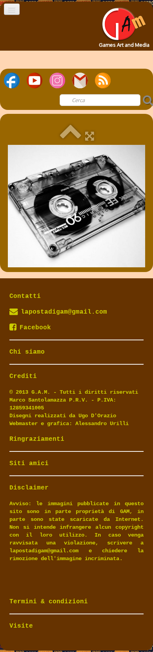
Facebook (35, 327)
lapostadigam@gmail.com (64, 312)
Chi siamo (27, 352)
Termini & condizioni (48, 601)
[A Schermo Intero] (89, 136)
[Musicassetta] (76, 206)
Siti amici (29, 463)
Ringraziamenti (36, 439)
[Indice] (70, 136)
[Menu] (12, 9)
